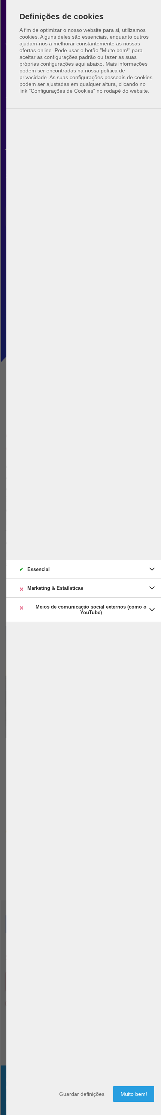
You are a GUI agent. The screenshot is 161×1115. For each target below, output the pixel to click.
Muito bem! (134, 1094)
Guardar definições (81, 1094)
